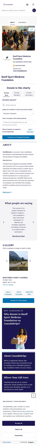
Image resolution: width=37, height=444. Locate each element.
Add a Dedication (30, 130)
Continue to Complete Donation (18, 137)
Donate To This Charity (18, 300)
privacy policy (25, 411)
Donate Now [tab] (6, 94)
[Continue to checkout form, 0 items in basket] (28, 4)
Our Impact (22, 22)
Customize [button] (19, 435)
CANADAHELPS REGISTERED (23, 62)
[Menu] (33, 4)
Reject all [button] (18, 429)
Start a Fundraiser (8, 293)
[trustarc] (31, 442)
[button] (34, 396)
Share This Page (29, 293)
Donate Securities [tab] (29, 94)
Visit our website (8, 285)
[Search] (34, 10)
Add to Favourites (18, 293)
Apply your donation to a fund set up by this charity (17, 109)
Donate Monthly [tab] (17, 94)
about (12, 22)
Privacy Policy (7, 442)
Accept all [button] (18, 423)
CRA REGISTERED (20, 65)
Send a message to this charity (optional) (14, 118)
